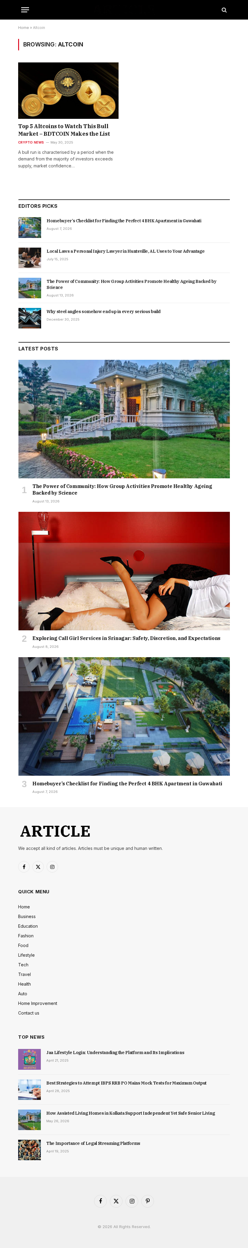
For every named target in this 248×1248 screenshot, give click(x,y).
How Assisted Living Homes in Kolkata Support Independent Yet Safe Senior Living (130, 1113)
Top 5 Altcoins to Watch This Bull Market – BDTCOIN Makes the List (64, 130)
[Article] (124, 10)
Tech (23, 964)
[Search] (223, 10)
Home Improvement (37, 1003)
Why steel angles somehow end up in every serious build (104, 311)
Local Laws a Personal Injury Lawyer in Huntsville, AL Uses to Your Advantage (125, 251)
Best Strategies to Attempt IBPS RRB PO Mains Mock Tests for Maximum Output (126, 1083)
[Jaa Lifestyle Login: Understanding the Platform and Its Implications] (29, 1059)
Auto (22, 993)
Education (28, 926)
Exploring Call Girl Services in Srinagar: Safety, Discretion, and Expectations (126, 638)
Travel (24, 974)
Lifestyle (26, 955)
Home (23, 27)
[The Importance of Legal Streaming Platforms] (29, 1150)
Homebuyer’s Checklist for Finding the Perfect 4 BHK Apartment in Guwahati (124, 220)
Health (24, 984)
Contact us (28, 1012)
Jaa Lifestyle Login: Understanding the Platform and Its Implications (115, 1052)
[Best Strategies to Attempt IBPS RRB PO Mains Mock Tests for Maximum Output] (29, 1089)
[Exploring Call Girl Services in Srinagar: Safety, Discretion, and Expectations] (124, 571)
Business (27, 916)
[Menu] (25, 10)
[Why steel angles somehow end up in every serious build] (29, 318)
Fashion (26, 935)
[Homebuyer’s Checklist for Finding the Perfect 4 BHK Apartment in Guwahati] (29, 227)
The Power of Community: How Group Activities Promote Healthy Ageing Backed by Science (132, 284)
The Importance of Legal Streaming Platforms (93, 1143)
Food (23, 945)
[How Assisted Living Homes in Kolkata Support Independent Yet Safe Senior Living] (29, 1120)
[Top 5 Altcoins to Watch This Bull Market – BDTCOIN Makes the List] (68, 90)
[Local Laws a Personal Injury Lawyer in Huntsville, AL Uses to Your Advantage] (29, 258)
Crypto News (31, 142)
